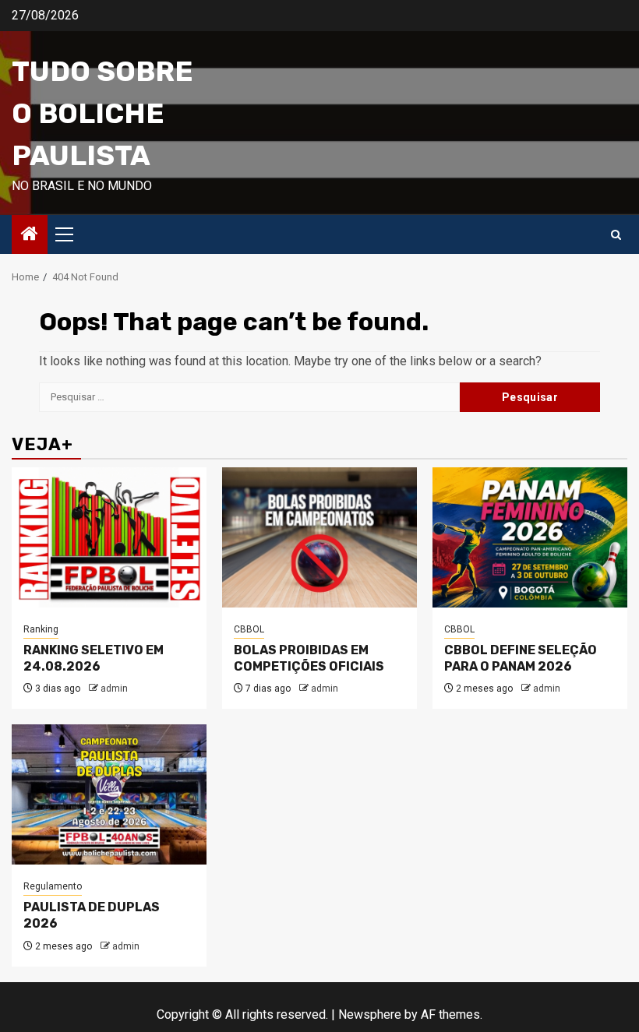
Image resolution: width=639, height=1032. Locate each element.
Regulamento (52, 886)
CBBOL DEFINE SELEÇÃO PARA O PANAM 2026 (520, 658)
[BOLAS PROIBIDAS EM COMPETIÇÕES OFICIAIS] (319, 537)
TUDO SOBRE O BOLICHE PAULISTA (102, 113)
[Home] (29, 235)
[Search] (616, 235)
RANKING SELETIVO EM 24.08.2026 (93, 658)
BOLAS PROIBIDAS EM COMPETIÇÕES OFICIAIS (309, 658)
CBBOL (249, 629)
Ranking (40, 629)
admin (114, 688)
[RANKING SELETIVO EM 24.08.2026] (109, 537)
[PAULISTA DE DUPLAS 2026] (109, 794)
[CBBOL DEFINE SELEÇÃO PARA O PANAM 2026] (529, 537)
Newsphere (369, 1014)
